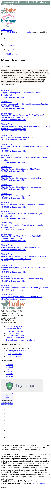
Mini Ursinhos (11, 54)
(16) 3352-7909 (9, 32)
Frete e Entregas (12, 333)
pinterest (9, 374)
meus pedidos (6, 30)
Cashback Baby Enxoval (15, 327)
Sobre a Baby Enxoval (15, 338)
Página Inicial (11, 49)
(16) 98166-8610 (24, 32)
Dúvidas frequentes (13, 329)
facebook (9, 365)
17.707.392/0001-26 (41, 483)
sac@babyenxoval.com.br (16, 351)
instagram (9, 369)
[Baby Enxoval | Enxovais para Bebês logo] (8, 13)
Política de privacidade (15, 335)
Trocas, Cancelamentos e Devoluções (20, 340)
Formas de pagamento (14, 331)
